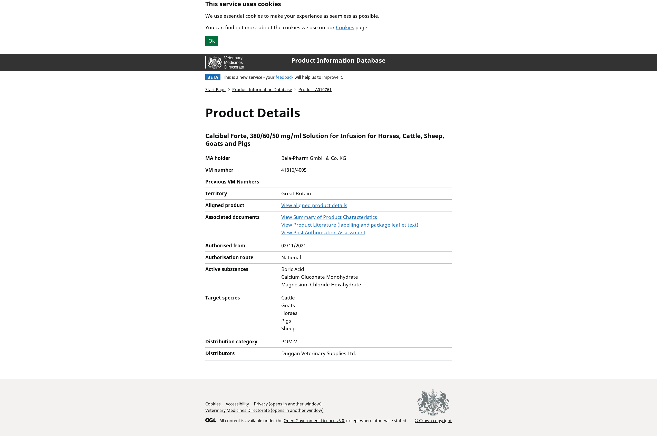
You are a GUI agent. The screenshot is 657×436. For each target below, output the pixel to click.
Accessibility (237, 404)
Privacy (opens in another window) (288, 404)
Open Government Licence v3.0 (314, 420)
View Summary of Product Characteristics (329, 217)
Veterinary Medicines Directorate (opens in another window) (264, 410)
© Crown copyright (433, 420)
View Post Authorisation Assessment (323, 232)
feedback (285, 77)
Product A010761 (315, 89)
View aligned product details (314, 205)
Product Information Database (338, 60)
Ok (211, 40)
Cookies (345, 27)
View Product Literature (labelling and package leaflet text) (349, 224)
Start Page (215, 89)
